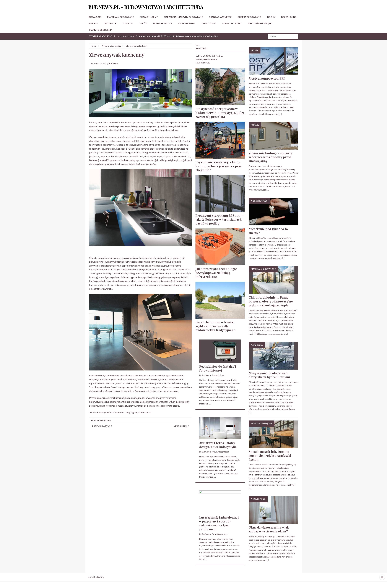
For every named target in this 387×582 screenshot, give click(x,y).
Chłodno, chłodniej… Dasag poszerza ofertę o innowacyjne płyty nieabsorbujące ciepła (271, 301)
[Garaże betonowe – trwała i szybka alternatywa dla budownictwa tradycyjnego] (220, 316)
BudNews (113, 63)
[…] (280, 114)
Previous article (102, 426)
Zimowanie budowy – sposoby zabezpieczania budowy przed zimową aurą (270, 157)
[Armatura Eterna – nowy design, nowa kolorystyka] (220, 437)
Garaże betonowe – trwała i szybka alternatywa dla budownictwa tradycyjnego (215, 326)
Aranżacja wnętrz (220, 17)
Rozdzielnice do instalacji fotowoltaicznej (217, 368)
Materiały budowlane (120, 17)
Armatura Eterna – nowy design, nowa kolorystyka (217, 445)
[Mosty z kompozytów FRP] (273, 73)
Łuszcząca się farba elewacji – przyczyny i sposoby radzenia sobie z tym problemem (219, 523)
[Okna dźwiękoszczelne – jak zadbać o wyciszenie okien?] (273, 522)
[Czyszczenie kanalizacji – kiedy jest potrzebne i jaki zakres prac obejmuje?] (220, 156)
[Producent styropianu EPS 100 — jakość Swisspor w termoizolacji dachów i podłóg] (220, 210)
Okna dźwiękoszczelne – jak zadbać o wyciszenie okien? (269, 529)
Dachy (271, 17)
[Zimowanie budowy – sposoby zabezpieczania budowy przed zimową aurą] (273, 148)
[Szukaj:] (283, 36)
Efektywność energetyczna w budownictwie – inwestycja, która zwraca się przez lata (219, 113)
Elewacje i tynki (231, 23)
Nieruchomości (162, 23)
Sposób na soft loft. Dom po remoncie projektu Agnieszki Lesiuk (270, 455)
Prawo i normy (149, 17)
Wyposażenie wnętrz (260, 23)
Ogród (143, 23)
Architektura (186, 23)
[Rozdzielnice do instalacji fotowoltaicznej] (220, 361)
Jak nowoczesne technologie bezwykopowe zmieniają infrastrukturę (216, 273)
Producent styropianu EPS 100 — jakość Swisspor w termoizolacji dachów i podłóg (219, 219)
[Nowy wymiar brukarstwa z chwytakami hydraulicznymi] (273, 368)
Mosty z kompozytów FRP (267, 78)
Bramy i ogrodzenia (100, 30)
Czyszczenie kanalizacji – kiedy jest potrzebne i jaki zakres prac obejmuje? (218, 166)
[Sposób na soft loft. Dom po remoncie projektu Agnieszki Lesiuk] (273, 446)
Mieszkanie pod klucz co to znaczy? (268, 231)
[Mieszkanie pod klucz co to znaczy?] (273, 223)
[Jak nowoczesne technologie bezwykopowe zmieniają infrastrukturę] (220, 263)
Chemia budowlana (249, 17)
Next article (181, 426)
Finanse (93, 23)
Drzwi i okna (288, 17)
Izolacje (128, 23)
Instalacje (94, 17)
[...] (210, 403)
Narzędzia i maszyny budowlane (183, 17)
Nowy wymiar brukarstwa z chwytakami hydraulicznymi (269, 375)
